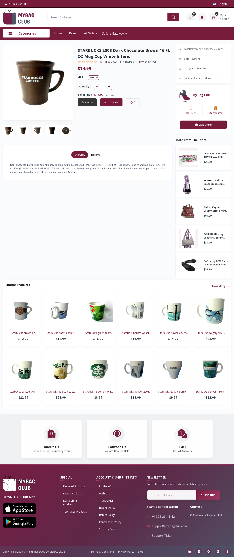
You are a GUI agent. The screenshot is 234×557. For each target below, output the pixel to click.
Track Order (106, 500)
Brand (73, 33)
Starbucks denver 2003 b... (135, 391)
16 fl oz (93, 77)
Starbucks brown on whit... (23, 333)
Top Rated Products (75, 511)
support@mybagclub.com (169, 526)
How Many (219, 286)
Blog (140, 551)
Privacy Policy (126, 551)
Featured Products (74, 486)
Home (58, 33)
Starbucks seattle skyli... (23, 391)
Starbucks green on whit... (98, 391)
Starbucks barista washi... (135, 333)
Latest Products (72, 493)
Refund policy (107, 507)
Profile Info (105, 486)
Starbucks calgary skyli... (211, 333)
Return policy (107, 515)
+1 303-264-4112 (18, 3)
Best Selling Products (70, 502)
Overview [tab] (79, 154)
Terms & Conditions (102, 551)
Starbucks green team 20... (98, 333)
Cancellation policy (110, 522)
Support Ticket (162, 536)
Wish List (104, 493)
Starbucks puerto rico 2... (60, 391)
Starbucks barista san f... (61, 333)
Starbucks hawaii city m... (173, 333)
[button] (19, 508)
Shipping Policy (108, 529)
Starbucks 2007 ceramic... (173, 391)
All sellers (90, 33)
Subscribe (208, 495)
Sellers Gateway (113, 33)
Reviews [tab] (96, 154)
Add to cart (111, 102)
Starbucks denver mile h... (211, 391)
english (222, 3)
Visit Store (205, 124)
